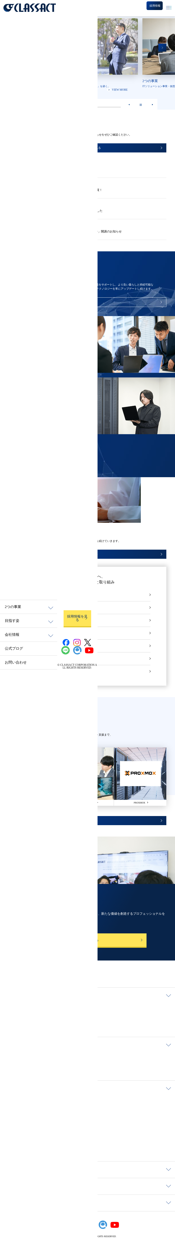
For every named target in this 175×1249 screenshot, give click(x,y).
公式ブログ (14, 648)
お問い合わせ (16, 662)
